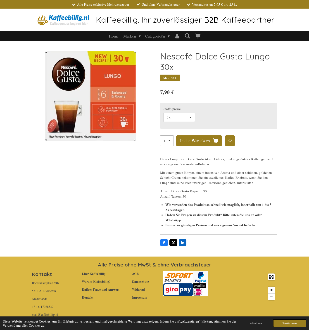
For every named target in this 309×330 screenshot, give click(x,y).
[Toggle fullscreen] (271, 276)
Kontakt (87, 297)
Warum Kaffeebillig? (96, 281)
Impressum (139, 297)
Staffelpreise (172, 108)
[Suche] (187, 36)
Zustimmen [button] (290, 323)
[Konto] (177, 36)
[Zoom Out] (271, 296)
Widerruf (138, 289)
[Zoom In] (271, 290)
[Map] (245, 286)
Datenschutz (140, 281)
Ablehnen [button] (256, 323)
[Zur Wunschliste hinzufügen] (230, 140)
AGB (135, 273)
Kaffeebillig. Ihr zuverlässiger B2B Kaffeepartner (185, 20)
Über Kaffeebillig (93, 273)
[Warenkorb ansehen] (197, 36)
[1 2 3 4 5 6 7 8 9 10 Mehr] (167, 140)
